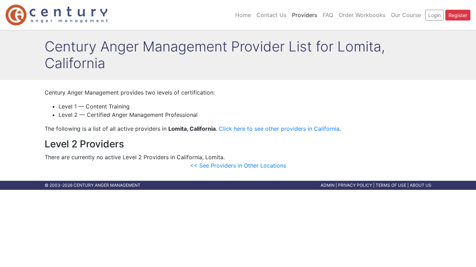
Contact (271, 14)
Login (434, 15)
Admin (328, 185)
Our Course (406, 14)
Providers (304, 14)
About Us (420, 185)
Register (457, 15)
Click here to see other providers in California (279, 128)
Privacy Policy (355, 185)
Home (243, 14)
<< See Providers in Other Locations (238, 165)
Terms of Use (391, 185)
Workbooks (362, 14)
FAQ (328, 14)
